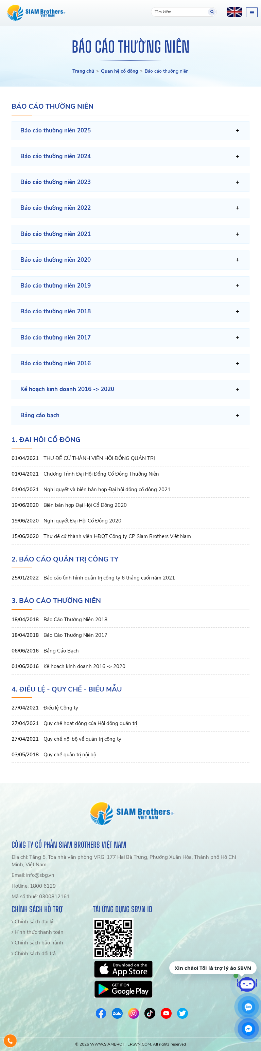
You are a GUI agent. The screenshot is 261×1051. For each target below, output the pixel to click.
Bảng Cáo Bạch (61, 650)
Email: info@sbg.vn (33, 875)
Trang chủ (83, 71)
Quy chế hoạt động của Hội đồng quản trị (90, 723)
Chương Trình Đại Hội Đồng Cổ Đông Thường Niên (101, 474)
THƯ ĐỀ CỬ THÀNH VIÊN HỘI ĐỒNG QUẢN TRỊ (99, 458)
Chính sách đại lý (33, 921)
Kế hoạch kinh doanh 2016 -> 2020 (84, 666)
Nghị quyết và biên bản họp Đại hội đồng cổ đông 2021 (107, 489)
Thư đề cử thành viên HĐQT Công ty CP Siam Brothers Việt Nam (117, 536)
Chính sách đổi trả (34, 953)
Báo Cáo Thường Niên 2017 (75, 635)
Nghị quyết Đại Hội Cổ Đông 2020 (82, 520)
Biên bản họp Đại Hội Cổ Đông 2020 (85, 505)
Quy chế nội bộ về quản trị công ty (82, 739)
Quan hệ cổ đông (119, 71)
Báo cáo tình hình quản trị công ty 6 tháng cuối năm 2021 (109, 577)
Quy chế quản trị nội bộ (70, 754)
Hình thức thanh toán (38, 932)
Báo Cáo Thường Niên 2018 (75, 619)
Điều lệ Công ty (61, 707)
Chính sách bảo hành (38, 942)
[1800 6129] (10, 1041)
